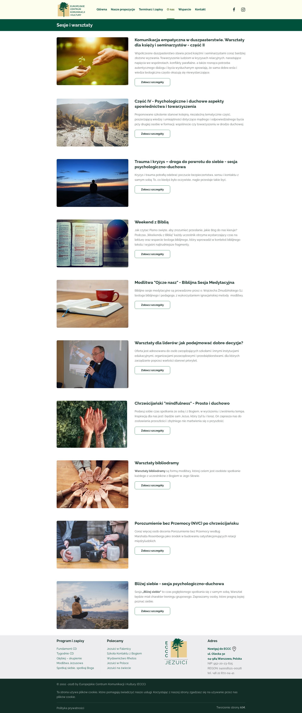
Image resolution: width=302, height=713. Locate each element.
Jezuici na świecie (119, 668)
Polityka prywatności (70, 708)
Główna (102, 9)
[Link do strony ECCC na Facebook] (234, 9)
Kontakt (200, 9)
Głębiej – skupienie (69, 658)
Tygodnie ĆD (65, 653)
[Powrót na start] (72, 9)
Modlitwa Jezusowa (70, 663)
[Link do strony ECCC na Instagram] (243, 9)
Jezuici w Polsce (118, 663)
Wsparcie (184, 9)
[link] (234, 648)
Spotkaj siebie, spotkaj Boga (75, 668)
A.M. (242, 707)
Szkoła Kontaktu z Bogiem (124, 653)
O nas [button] (170, 9)
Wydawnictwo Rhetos (121, 658)
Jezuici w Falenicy (119, 648)
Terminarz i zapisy (151, 9)
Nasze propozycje (123, 9)
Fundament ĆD (67, 648)
